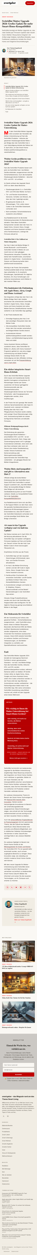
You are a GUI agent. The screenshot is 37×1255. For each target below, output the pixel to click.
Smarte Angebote (7, 1144)
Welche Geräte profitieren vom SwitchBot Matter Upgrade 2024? (17, 91)
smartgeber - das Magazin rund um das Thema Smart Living (18, 1097)
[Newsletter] (7, 1116)
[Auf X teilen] (11, 887)
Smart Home (5, 12)
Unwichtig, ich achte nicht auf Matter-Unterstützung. (18, 747)
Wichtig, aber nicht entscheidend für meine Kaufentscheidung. (16, 731)
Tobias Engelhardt (16, 48)
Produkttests (6, 1131)
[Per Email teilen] (25, 887)
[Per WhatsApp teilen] (7, 887)
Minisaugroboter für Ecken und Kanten (17, 847)
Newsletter (30, 3)
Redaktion (5, 1166)
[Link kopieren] (29, 887)
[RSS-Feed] (3, 1116)
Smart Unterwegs (7, 1138)
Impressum (5, 1181)
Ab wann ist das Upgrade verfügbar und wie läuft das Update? (18, 105)
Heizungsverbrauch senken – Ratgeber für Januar (16, 1027)
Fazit (7, 111)
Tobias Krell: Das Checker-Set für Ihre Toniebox (16, 998)
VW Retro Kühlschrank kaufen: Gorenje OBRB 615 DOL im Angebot (17, 967)
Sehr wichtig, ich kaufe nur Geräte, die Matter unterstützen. (16, 721)
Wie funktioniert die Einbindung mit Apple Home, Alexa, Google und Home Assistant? (17, 95)
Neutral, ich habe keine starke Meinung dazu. (18, 739)
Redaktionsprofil (19, 906)
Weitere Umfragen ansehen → (18, 758)
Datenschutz (6, 1184)
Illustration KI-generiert (10, 77)
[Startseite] (10, 3)
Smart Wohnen (14, 12)
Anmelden (18, 1074)
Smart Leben (6, 1134)
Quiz (3, 1172)
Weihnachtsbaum (7, 1156)
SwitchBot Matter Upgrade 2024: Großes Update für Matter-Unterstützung (17, 87)
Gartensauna (6, 1128)
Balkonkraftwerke (7, 1125)
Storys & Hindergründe (8, 1153)
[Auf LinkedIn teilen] (20, 887)
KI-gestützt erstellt (23, 53)
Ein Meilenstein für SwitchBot (14, 109)
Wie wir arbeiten (7, 1175)
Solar (3, 1150)
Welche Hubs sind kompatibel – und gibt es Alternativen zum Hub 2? (17, 101)
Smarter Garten (6, 1147)
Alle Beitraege (6, 1169)
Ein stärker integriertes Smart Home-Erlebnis (18, 98)
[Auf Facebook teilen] (16, 887)
